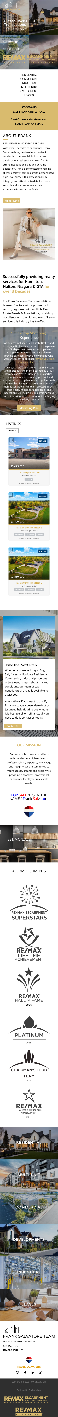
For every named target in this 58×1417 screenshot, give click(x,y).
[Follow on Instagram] (17, 1373)
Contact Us (13, 726)
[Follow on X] (40, 1373)
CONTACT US (9, 1346)
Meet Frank (12, 201)
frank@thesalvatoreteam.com (29, 119)
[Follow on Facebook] (25, 1373)
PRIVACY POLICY (12, 1350)
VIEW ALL (12, 430)
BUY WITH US (10, 42)
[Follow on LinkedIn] (33, 1373)
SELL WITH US (11, 49)
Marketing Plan (29, 408)
